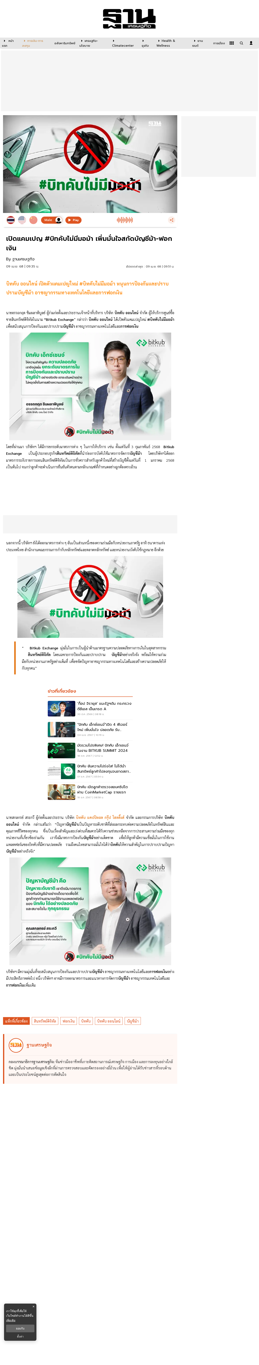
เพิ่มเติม (10, 1320)
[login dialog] (251, 43)
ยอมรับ (20, 1328)
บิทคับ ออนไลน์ (108, 1021)
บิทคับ (86, 1021)
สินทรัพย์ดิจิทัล (45, 1021)
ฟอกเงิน (69, 1021)
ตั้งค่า (20, 1336)
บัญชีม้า (133, 1021)
